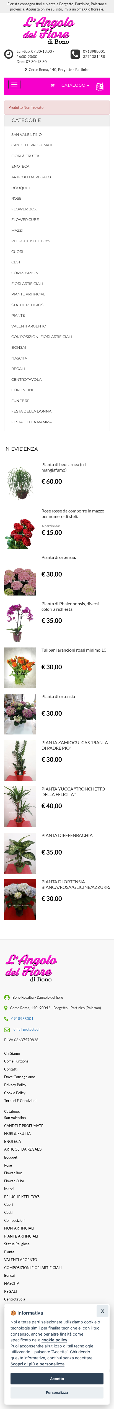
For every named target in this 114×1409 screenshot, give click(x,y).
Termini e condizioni (20, 1100)
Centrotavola (26, 379)
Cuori (17, 251)
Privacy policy (15, 1085)
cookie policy (54, 1339)
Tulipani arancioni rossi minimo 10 (74, 649)
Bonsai (18, 347)
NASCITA (19, 358)
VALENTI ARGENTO (28, 326)
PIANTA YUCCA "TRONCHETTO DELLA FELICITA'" (73, 791)
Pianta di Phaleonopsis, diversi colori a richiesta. (70, 606)
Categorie (26, 120)
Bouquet (20, 188)
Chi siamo (12, 1053)
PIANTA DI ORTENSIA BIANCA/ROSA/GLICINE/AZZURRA (77, 884)
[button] (99, 86)
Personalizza (57, 1392)
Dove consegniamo (19, 1077)
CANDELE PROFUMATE (32, 145)
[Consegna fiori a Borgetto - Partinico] (57, 31)
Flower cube (25, 219)
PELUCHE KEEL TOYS (30, 241)
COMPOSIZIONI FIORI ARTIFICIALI (41, 336)
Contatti (10, 1069)
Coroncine (23, 390)
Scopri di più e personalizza (37, 1364)
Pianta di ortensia (58, 696)
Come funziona (16, 1061)
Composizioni (25, 273)
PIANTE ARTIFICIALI (28, 294)
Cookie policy (14, 1093)
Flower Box (24, 209)
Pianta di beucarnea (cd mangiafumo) (64, 467)
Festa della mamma (31, 422)
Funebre (20, 400)
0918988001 (94, 51)
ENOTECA (20, 166)
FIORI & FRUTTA (25, 156)
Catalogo (74, 85)
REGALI (18, 368)
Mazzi (17, 230)
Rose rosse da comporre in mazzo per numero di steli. (73, 513)
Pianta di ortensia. (59, 557)
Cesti (16, 262)
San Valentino (26, 134)
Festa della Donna (31, 411)
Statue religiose (28, 305)
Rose (16, 198)
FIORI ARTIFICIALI (27, 283)
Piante (18, 315)
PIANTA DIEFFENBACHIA (67, 835)
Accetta (57, 1378)
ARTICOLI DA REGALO (31, 177)
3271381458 (94, 56)
